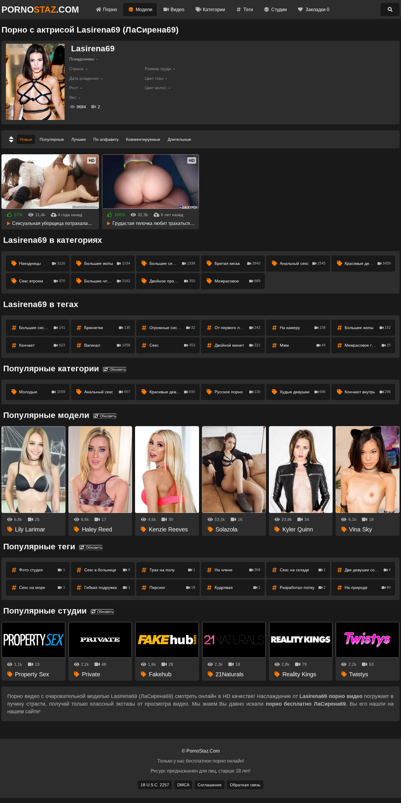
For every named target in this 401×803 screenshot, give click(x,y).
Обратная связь (245, 784)
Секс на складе (303, 569)
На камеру (303, 327)
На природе (368, 587)
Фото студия (42, 569)
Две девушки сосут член (368, 569)
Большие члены (107, 281)
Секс (172, 345)
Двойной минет (238, 345)
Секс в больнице (107, 569)
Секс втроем (42, 281)
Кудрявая (238, 587)
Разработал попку (303, 587)
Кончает (42, 345)
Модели (144, 9)
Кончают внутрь (368, 391)
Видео (177, 9)
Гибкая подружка (107, 587)
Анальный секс (303, 263)
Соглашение (210, 784)
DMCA (183, 784)
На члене (238, 569)
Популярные (52, 139)
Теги (248, 9)
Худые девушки (303, 391)
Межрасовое (238, 281)
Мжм (303, 345)
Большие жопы (107, 263)
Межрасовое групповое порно (370, 345)
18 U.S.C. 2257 (155, 784)
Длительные (179, 139)
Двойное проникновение (173, 281)
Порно (110, 9)
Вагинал (107, 345)
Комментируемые (143, 139)
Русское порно (238, 391)
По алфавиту (106, 139)
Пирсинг (172, 587)
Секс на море (42, 587)
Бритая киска (238, 263)
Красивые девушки (368, 263)
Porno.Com (40, 9)
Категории (214, 9)
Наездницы (42, 263)
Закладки (317, 9)
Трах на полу (172, 569)
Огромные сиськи (172, 327)
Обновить (117, 369)
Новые (26, 139)
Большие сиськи (172, 263)
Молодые (42, 391)
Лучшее (78, 139)
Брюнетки (107, 327)
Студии (279, 9)
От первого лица (238, 327)
